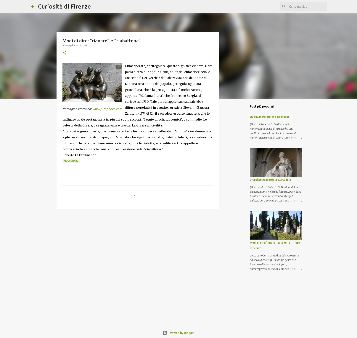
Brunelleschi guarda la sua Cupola (270, 179)
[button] (64, 53)
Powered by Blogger (180, 332)
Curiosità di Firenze (64, 6)
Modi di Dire (71, 161)
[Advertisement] (138, 241)
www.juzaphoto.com (107, 109)
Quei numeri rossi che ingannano (270, 116)
